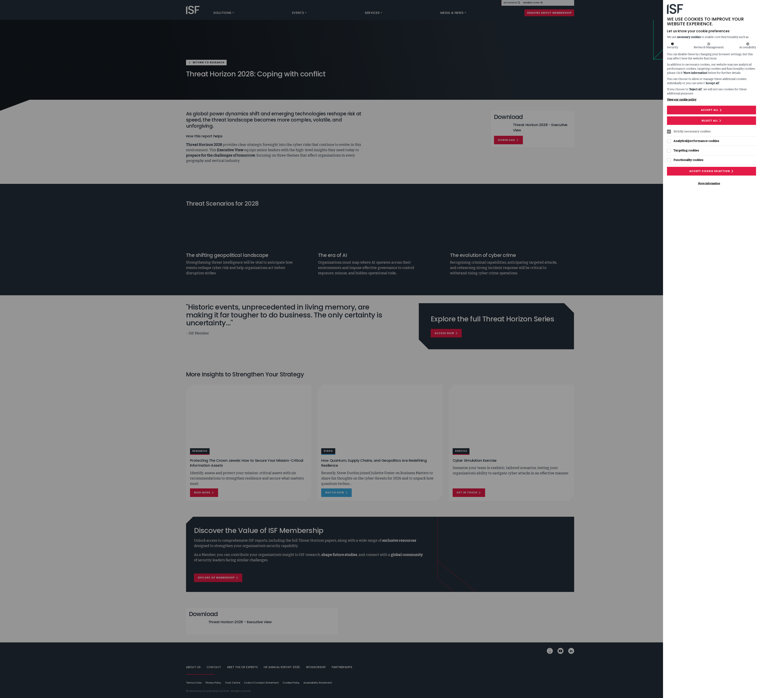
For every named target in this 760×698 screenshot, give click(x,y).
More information (709, 183)
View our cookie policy (681, 99)
